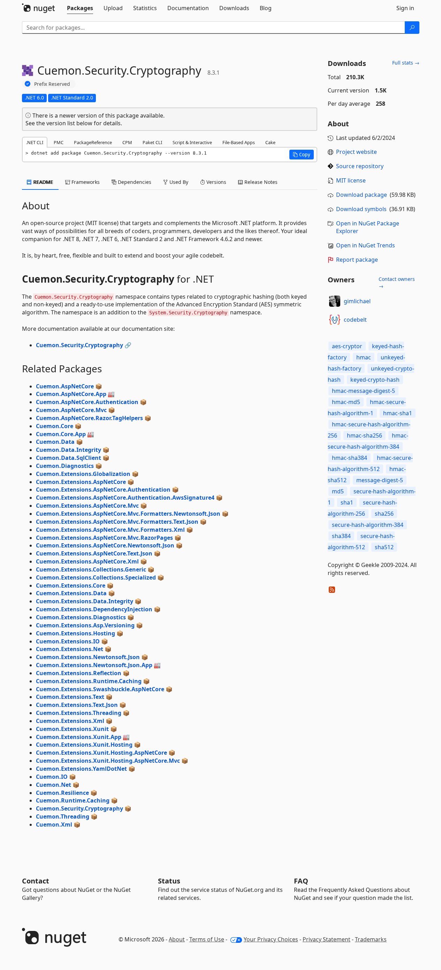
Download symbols (361, 209)
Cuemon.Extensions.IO (68, 641)
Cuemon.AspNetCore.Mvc (71, 410)
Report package (357, 259)
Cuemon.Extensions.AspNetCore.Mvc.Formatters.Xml (110, 530)
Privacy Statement (326, 939)
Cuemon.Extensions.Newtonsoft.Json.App (94, 665)
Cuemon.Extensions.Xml (70, 721)
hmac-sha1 (397, 413)
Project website (356, 152)
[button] (301, 154)
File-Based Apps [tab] (238, 142)
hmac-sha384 (349, 458)
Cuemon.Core (54, 426)
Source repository (359, 166)
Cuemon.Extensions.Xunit (72, 729)
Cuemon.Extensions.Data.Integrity (84, 601)
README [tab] (42, 182)
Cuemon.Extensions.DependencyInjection (94, 609)
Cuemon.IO (52, 777)
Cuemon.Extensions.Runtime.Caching (89, 681)
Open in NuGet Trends (365, 245)
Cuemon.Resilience (62, 793)
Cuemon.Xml (54, 824)
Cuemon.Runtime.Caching (72, 800)
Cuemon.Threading (62, 816)
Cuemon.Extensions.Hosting (75, 633)
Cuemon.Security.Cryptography (79, 345)
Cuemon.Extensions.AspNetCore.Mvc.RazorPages (104, 538)
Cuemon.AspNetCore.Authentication (87, 402)
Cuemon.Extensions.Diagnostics (81, 617)
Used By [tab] (178, 182)
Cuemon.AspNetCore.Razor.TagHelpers (89, 418)
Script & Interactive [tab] (192, 142)
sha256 (384, 513)
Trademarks (371, 939)
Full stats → (405, 62)
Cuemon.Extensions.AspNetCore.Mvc (87, 505)
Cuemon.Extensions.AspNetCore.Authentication (103, 489)
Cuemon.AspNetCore (65, 386)
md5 (338, 491)
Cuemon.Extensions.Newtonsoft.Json (88, 657)
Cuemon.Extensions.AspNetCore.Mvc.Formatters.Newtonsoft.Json (128, 513)
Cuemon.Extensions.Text (70, 697)
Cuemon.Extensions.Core (70, 585)
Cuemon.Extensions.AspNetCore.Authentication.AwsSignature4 (125, 497)
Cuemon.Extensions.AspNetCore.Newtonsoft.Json (105, 545)
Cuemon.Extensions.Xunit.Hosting (84, 744)
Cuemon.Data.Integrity (68, 450)
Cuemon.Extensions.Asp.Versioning (85, 625)
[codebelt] (334, 319)
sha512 (384, 547)
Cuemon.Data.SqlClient (68, 458)
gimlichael (357, 301)
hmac (363, 357)
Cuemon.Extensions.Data (71, 593)
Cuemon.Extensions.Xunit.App (78, 737)
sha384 (341, 536)
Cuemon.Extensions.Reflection (78, 673)
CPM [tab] (127, 142)
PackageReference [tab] (93, 142)
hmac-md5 (346, 402)
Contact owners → (397, 282)
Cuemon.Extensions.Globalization (83, 474)
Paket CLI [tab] (152, 142)
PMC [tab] (58, 142)
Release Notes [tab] (260, 182)
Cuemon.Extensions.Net (69, 649)
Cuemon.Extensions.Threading (78, 713)
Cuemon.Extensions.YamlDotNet (81, 769)
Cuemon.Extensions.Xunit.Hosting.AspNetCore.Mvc (108, 760)
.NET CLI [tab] (34, 142)
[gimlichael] (334, 301)
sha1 (347, 502)
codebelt (355, 319)
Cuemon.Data (55, 442)
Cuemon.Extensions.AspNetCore (81, 482)
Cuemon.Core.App (61, 434)
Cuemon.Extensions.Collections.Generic (91, 569)
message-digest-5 (379, 480)
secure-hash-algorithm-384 (367, 525)
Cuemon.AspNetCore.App (71, 394)
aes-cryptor (347, 346)
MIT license (351, 180)
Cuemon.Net (53, 785)
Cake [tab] (270, 142)
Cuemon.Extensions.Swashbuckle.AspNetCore (100, 689)
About (177, 939)
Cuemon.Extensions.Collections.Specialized (96, 577)
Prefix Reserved (52, 84)
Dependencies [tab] (133, 182)
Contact (35, 881)
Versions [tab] (215, 182)
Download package (361, 195)
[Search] (412, 27)
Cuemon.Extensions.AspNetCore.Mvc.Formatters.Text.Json (117, 521)
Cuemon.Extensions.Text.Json (77, 705)
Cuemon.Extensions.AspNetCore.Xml (87, 561)
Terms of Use (206, 939)
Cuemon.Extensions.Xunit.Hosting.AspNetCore (101, 752)
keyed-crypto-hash (375, 379)
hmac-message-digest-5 (363, 391)
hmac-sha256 (364, 435)
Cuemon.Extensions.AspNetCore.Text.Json (94, 553)
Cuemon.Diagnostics (65, 466)
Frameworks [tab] (85, 182)
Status (169, 881)
